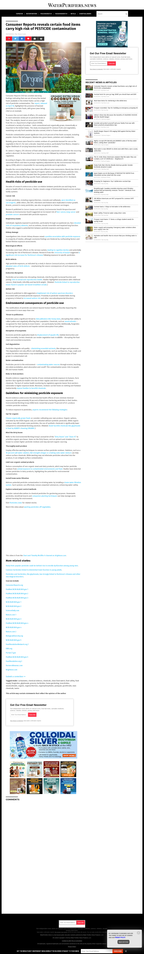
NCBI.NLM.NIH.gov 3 (13, 619)
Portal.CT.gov (11, 653)
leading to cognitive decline (58, 250)
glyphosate (25, 683)
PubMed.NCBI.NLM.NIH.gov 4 (17, 623)
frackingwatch (46, 13)
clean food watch (58, 681)
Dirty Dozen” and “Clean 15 (65, 437)
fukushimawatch (61, 13)
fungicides (16, 683)
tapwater (19, 13)
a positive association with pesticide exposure (62, 236)
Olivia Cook (22, 34)
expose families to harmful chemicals (31, 388)
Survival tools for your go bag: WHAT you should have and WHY (115, 94)
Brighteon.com (11, 670)
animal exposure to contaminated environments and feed (39, 469)
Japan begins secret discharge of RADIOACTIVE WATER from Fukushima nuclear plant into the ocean (114, 174)
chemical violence (35, 681)
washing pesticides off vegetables (37, 507)
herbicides (41, 683)
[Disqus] (43, 828)
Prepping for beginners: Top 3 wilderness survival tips (112, 181)
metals (73, 13)
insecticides (64, 683)
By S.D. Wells (105, 145)
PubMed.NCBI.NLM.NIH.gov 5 (17, 657)
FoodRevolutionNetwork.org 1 (17, 644)
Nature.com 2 (11, 632)
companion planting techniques (44, 496)
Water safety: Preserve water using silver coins (110, 213)
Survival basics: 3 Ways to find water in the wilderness (112, 207)
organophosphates (46, 686)
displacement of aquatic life (48, 335)
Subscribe (118, 951)
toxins (16, 688)
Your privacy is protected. (16, 720)
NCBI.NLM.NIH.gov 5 (13, 640)
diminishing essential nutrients (43, 348)
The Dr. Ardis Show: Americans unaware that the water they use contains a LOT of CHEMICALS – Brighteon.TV (115, 158)
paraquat (58, 686)
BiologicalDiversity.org (14, 636)
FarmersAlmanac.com (14, 665)
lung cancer (71, 212)
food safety (70, 681)
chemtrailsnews (85, 13)
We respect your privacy (61, 932)
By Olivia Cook (105, 90)
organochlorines (31, 686)
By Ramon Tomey (105, 177)
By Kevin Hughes (106, 119)
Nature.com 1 (11, 615)
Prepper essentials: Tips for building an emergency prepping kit (116, 108)
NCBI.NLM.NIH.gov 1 (13, 602)
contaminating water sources (48, 365)
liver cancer (61, 212)
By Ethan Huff (105, 153)
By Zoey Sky (105, 110)
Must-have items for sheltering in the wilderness (110, 101)
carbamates (23, 681)
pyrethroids (67, 686)
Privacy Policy (72, 946)
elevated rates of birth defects (18, 266)
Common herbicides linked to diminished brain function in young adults (34, 570)
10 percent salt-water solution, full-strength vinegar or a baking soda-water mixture (38, 453)
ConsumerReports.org (14, 585)
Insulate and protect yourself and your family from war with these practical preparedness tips (114, 124)
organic (21, 686)
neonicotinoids (71, 321)
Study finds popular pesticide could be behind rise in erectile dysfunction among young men (42, 566)
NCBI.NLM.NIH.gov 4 (13, 627)
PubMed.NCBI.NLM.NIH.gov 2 (17, 594)
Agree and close (123, 942)
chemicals (47, 681)
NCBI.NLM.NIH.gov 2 (13, 606)
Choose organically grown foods (18, 418)
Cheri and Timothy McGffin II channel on (44, 556)
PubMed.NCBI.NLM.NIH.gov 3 (17, 598)
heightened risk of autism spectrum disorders (55, 293)
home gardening (52, 683)
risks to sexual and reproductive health (26, 280)
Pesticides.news (15, 503)
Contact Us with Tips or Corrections (72, 941)
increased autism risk (32, 298)
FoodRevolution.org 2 (14, 661)
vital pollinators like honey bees (48, 319)
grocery (33, 683)
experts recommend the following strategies (49, 410)
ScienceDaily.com (12, 610)
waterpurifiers (31, 13)
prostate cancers (12, 214)
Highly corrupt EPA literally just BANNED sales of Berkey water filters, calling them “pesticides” (115, 142)
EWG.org (9, 649)
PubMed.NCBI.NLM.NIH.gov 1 (17, 589)
